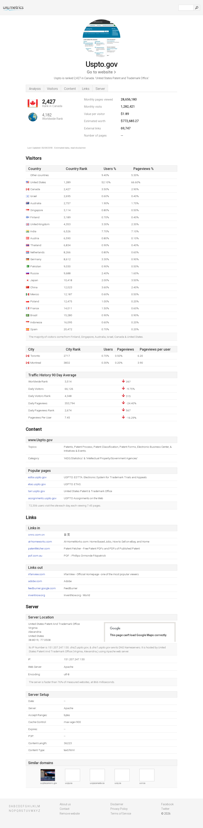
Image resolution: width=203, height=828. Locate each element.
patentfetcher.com (39, 548)
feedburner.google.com (42, 588)
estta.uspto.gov (37, 477)
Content (70, 89)
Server (100, 89)
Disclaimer (116, 804)
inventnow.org (36, 595)
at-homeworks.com (40, 541)
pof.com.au (35, 555)
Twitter (165, 808)
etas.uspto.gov (37, 484)
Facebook (167, 804)
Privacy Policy (119, 808)
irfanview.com (36, 574)
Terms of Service (120, 813)
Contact (64, 808)
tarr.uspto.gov (36, 491)
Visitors (52, 89)
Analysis (35, 89)
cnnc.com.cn (36, 534)
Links (85, 89)
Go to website (100, 72)
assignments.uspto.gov (42, 498)
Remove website (70, 813)
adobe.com (35, 581)
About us (65, 804)
